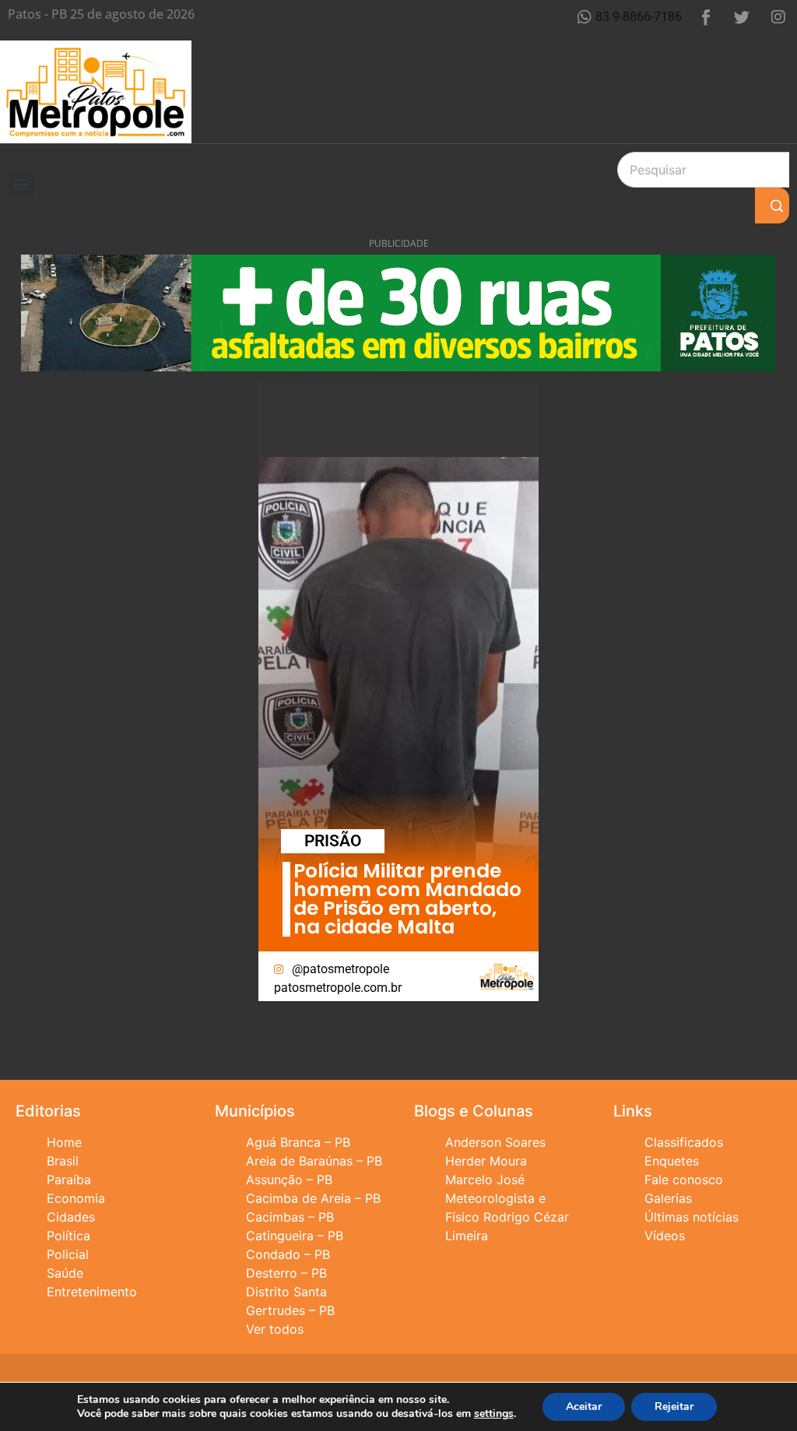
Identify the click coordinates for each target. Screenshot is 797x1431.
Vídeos (664, 1235)
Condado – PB (288, 1254)
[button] (20, 184)
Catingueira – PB (294, 1235)
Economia (76, 1198)
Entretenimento (92, 1291)
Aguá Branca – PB (298, 1142)
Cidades (71, 1217)
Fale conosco (683, 1179)
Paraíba (69, 1179)
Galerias (668, 1198)
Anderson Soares (495, 1142)
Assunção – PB (289, 1179)
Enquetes (671, 1161)
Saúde (65, 1273)
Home (64, 1142)
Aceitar (584, 1406)
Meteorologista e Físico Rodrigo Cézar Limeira (507, 1216)
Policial (68, 1254)
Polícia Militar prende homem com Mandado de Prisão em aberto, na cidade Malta (407, 899)
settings (494, 1414)
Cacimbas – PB (290, 1217)
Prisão (332, 841)
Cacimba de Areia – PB (313, 1198)
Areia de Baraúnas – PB (314, 1161)
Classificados (683, 1142)
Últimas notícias (691, 1217)
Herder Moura (486, 1161)
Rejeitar (674, 1406)
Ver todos (275, 1329)
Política (68, 1235)
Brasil (63, 1161)
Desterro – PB (286, 1273)
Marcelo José (485, 1179)
